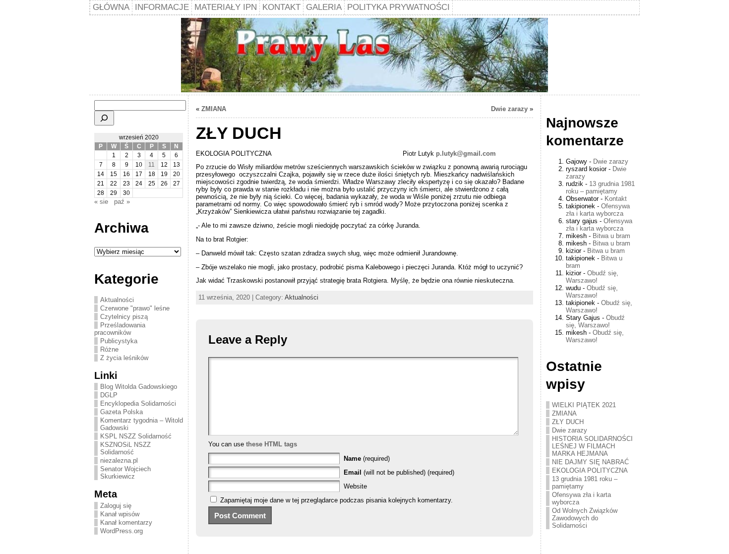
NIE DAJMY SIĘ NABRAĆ (590, 462)
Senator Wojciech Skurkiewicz (125, 472)
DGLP (109, 395)
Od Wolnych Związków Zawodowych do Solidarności (584, 518)
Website (355, 486)
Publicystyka (118, 341)
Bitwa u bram (611, 236)
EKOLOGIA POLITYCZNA (590, 470)
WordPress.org (121, 531)
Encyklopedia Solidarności (138, 403)
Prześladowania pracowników (119, 328)
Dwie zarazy (509, 109)
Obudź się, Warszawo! (592, 276)
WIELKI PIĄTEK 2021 (584, 405)
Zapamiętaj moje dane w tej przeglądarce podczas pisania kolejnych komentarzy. (336, 500)
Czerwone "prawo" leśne (135, 308)
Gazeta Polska (121, 412)
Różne (109, 349)
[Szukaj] (104, 118)
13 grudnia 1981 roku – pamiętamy (600, 187)
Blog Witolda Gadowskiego (138, 386)
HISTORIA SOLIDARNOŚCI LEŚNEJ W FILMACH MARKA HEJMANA (592, 446)
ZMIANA (213, 109)
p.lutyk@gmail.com (466, 153)
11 (151, 165)
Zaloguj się (115, 505)
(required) (367, 458)
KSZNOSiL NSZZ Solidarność (125, 448)
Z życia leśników (124, 358)
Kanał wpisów (119, 514)
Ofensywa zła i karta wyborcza (598, 209)
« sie (101, 201)
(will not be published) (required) (399, 472)
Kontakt (616, 198)
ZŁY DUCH (568, 422)
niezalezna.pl (119, 460)
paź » (122, 201)
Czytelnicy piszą (124, 316)
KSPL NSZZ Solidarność (136, 436)
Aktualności (117, 300)
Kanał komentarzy (126, 522)
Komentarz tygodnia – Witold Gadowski (141, 424)
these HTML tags (271, 444)
